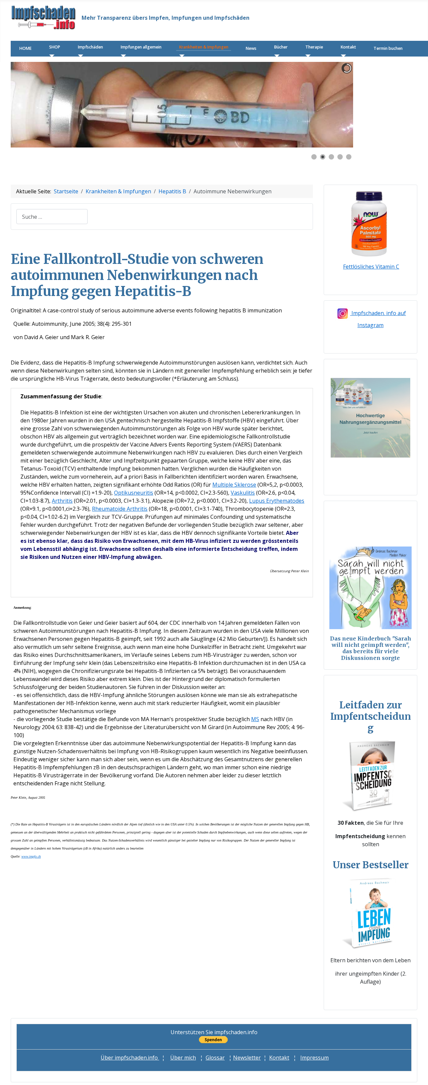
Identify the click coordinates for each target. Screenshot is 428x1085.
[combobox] (52, 216)
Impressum (314, 1057)
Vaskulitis (243, 492)
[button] (332, 104)
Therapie (314, 47)
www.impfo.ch (31, 856)
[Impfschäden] (79, 56)
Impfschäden (90, 47)
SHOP (54, 47)
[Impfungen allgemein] (122, 56)
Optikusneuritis (133, 492)
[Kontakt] (342, 56)
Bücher (281, 47)
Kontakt (348, 47)
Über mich (183, 1057)
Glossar (215, 1057)
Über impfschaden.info (130, 1057)
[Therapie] (306, 56)
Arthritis (62, 500)
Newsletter (247, 1057)
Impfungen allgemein (141, 47)
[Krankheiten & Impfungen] (180, 56)
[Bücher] (275, 56)
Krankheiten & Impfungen (203, 47)
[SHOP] (50, 56)
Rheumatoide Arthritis (119, 508)
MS (255, 719)
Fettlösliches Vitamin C (371, 266)
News (251, 48)
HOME (25, 48)
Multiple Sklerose (234, 484)
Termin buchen (388, 48)
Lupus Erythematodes (276, 500)
